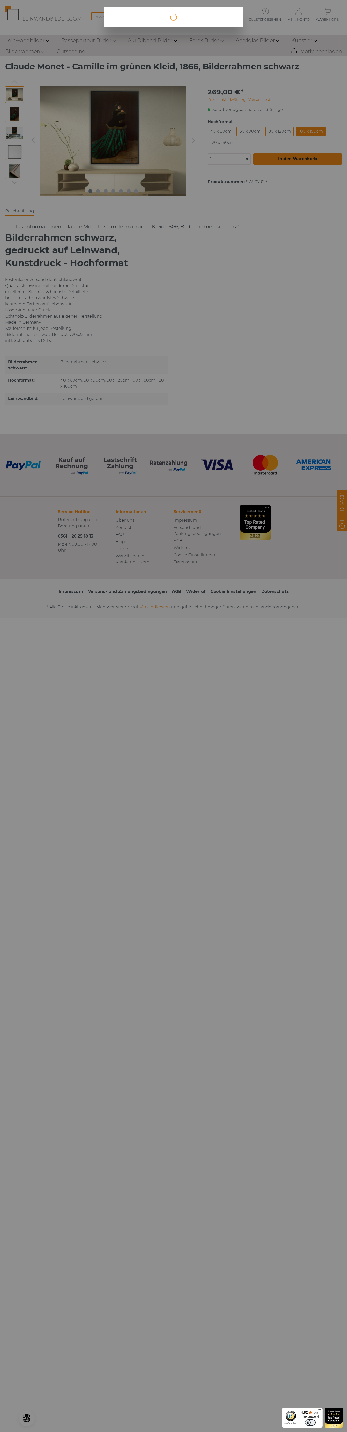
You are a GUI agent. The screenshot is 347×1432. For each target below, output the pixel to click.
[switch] (310, 1422)
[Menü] (320, 1411)
